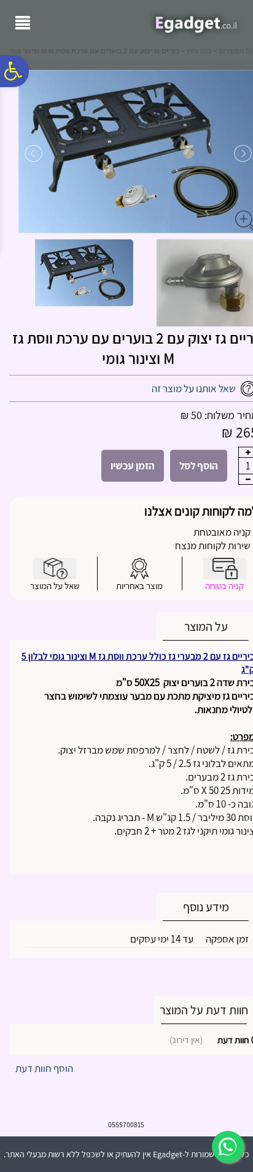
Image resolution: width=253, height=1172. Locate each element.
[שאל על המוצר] (54, 568)
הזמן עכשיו (133, 465)
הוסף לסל (198, 465)
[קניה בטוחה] (224, 568)
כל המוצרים (236, 51)
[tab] (205, 627)
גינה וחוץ (199, 51)
